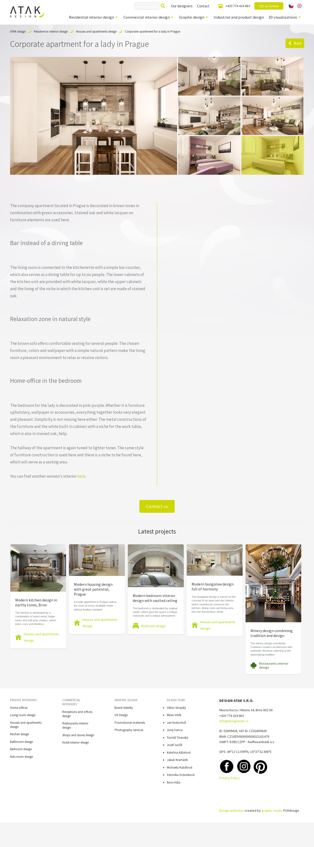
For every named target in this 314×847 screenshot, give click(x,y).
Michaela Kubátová (179, 767)
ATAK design (18, 31)
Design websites (231, 810)
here (81, 476)
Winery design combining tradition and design (271, 633)
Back (298, 43)
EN (299, 5)
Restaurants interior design (273, 665)
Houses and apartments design (96, 31)
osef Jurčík (175, 745)
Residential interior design (91, 17)
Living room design (23, 715)
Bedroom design (153, 626)
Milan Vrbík (174, 715)
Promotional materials (130, 723)
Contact (203, 6)
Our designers (182, 6)
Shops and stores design (78, 735)
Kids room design (21, 757)
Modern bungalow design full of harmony (213, 586)
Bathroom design (21, 742)
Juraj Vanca (175, 730)
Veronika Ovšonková (181, 775)
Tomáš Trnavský (177, 737)
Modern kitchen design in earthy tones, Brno (36, 602)
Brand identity (124, 708)
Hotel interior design (75, 742)
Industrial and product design (239, 17)
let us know (268, 5)
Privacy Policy (229, 778)
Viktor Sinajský (176, 708)
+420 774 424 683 (237, 6)
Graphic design (191, 17)
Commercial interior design (146, 17)
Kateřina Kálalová (179, 752)
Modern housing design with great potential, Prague (93, 589)
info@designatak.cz (234, 721)
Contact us (157, 506)
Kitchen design (19, 734)
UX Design (121, 715)
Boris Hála (173, 782)
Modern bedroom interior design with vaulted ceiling (155, 598)
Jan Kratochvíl (176, 723)
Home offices (18, 708)
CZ (291, 5)
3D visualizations (282, 17)
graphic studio (272, 810)
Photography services (129, 730)
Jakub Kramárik (177, 760)
